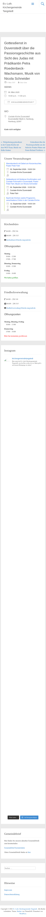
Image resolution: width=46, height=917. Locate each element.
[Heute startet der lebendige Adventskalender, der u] (23, 490)
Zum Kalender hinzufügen (22, 102)
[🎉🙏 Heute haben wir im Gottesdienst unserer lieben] (23, 691)
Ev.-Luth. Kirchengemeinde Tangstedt (12, 7)
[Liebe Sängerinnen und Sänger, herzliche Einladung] (23, 468)
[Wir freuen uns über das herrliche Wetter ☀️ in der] (23, 736)
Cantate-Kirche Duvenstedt (19, 116)
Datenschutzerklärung (12, 894)
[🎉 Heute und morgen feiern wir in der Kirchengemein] (23, 669)
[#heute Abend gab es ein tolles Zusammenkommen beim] (23, 803)
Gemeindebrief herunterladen (14, 848)
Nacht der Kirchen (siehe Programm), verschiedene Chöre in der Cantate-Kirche (23, 199)
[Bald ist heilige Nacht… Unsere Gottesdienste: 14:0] (23, 602)
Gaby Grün (23, 82)
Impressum (8, 890)
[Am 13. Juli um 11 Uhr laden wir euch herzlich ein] (23, 379)
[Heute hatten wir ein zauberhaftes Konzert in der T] (23, 758)
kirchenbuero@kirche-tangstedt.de (18, 240)
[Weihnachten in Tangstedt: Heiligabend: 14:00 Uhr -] (23, 446)
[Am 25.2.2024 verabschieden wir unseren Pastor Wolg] (23, 580)
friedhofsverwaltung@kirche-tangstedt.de (21, 308)
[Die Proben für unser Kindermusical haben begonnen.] (23, 557)
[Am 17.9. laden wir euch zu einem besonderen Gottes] (23, 624)
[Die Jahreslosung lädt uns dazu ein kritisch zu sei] (23, 423)
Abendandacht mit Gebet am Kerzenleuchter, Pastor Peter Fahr (24, 164)
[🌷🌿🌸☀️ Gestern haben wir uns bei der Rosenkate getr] (23, 713)
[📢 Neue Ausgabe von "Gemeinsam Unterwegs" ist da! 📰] (23, 647)
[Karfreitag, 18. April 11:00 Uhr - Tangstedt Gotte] (23, 401)
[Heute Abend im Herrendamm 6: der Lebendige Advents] (23, 780)
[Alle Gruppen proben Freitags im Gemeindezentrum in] (23, 513)
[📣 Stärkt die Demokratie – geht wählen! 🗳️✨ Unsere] (23, 535)
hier (29, 852)
